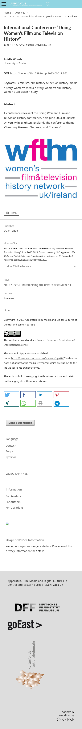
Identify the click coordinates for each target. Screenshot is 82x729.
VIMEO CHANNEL (16, 473)
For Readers (13, 496)
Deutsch (11, 445)
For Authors (13, 502)
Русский (11, 457)
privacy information (18, 551)
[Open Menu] (4, 4)
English (10, 451)
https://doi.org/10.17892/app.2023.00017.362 (39, 73)
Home (7, 12)
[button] (11, 394)
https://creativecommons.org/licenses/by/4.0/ (37, 358)
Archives (20, 12)
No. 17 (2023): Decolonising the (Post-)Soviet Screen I (34, 16)
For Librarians (14, 507)
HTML (13, 212)
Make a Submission (20, 423)
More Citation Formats (18, 266)
